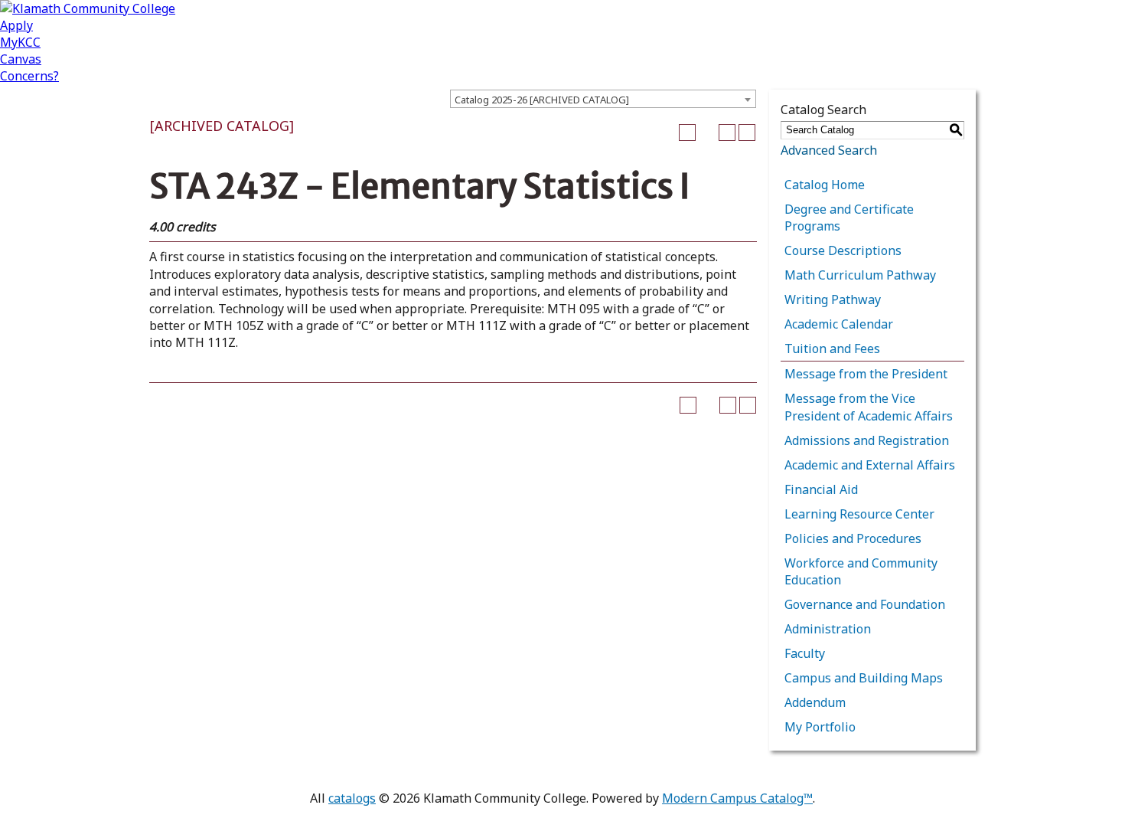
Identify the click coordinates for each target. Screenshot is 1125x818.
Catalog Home (824, 184)
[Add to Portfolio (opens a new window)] (687, 132)
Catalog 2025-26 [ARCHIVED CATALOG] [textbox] (542, 99)
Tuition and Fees (832, 348)
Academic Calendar (838, 324)
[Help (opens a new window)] (747, 132)
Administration (827, 628)
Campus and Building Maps (863, 677)
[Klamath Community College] (87, 8)
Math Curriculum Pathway (860, 275)
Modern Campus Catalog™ (737, 798)
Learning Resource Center (859, 514)
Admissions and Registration (866, 440)
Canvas (20, 59)
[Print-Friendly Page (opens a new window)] (727, 132)
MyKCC (20, 42)
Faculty (804, 653)
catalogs (352, 798)
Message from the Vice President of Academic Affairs (868, 407)
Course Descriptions (843, 250)
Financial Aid (821, 489)
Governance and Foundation (864, 604)
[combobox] (603, 99)
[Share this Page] (707, 132)
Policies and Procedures (852, 538)
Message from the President (865, 373)
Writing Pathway (832, 299)
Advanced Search (829, 150)
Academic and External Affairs (869, 464)
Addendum (815, 702)
